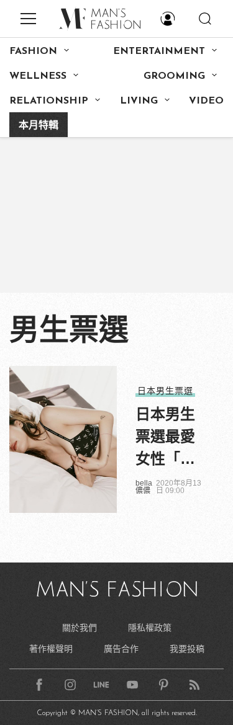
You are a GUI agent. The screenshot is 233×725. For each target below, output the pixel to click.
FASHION (33, 51)
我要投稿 (187, 649)
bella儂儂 (143, 487)
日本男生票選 (165, 391)
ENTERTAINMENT (159, 51)
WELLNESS (37, 76)
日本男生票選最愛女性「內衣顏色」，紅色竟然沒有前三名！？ (169, 438)
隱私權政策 (149, 628)
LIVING (139, 101)
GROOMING (174, 76)
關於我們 (79, 628)
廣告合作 (121, 649)
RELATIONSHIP (48, 101)
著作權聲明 (51, 649)
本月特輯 (38, 126)
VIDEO (206, 101)
